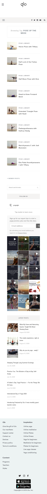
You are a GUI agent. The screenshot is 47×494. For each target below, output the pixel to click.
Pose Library (24, 43)
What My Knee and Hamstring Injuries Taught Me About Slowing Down (29, 327)
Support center (8, 433)
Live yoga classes (30, 449)
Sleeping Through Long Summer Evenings (20, 363)
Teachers (6, 465)
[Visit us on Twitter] (20, 476)
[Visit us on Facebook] (27, 476)
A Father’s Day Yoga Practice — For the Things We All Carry (23, 384)
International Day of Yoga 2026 (17, 394)
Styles (5, 468)
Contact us (6, 436)
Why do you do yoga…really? (29, 350)
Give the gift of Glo (9, 426)
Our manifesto (8, 430)
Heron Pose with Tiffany (28, 47)
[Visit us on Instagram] (24, 476)
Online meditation (30, 430)
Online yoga (28, 426)
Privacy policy (8, 443)
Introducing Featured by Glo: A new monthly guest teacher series (23, 404)
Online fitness (28, 436)
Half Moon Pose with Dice (29, 79)
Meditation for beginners (32, 443)
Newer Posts (14, 178)
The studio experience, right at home (29, 339)
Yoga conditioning (30, 452)
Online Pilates (28, 433)
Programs (6, 462)
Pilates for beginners (31, 446)
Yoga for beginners (30, 439)
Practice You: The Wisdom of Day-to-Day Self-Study (22, 373)
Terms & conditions (10, 446)
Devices (5, 439)
